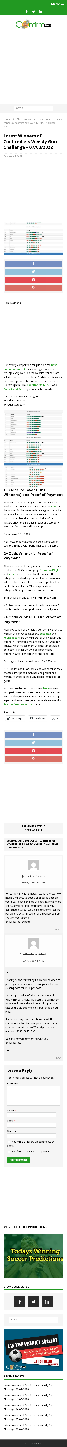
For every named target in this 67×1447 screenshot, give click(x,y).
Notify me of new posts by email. (30, 1151)
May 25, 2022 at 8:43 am (33, 961)
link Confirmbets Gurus (18, 704)
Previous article (33, 826)
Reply (58, 929)
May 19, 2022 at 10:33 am (33, 882)
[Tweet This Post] (33, 272)
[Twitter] (33, 11)
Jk (57, 570)
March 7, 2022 (14, 156)
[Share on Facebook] (33, 264)
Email (10, 1120)
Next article (34, 830)
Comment (13, 1083)
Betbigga (45, 633)
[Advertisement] (33, 66)
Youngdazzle (12, 637)
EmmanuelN (47, 570)
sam (11, 574)
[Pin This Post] (33, 280)
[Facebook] (26, 11)
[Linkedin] (40, 11)
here (46, 688)
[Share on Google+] (33, 288)
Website (11, 1131)
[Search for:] (33, 108)
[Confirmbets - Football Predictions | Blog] (33, 24)
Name (11, 1110)
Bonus (55, 506)
